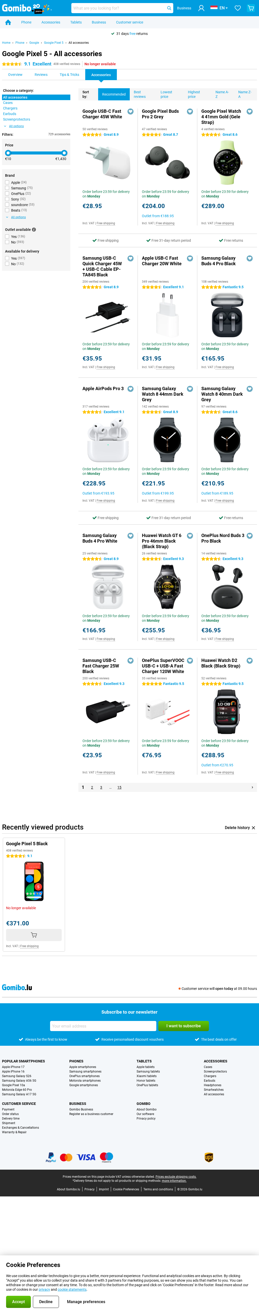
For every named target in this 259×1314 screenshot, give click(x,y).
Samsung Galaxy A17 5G (19, 1094)
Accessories (50, 22)
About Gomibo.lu (68, 1189)
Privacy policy (146, 1118)
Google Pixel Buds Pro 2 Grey (160, 113)
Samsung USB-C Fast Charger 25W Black (100, 666)
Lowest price (166, 94)
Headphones (212, 1085)
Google (34, 42)
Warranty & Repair (14, 1132)
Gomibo (143, 1104)
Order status (10, 1114)
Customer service (129, 22)
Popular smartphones (23, 1061)
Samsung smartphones (85, 1071)
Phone (26, 22)
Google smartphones (83, 1085)
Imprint (104, 1189)
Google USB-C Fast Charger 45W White (102, 113)
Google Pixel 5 (53, 42)
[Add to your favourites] (130, 111)
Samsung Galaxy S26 (16, 1076)
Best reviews (140, 94)
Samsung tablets (148, 1071)
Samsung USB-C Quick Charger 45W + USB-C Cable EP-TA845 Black (102, 266)
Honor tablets (146, 1080)
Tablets (76, 22)
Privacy (89, 1189)
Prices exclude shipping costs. (176, 1176)
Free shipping (106, 223)
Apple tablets (146, 1067)
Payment (8, 1109)
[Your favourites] (238, 8)
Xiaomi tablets (147, 1076)
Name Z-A (244, 94)
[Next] (252, 787)
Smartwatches (214, 1090)
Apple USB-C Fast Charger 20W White (162, 260)
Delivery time (10, 1118)
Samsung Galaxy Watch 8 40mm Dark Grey (222, 394)
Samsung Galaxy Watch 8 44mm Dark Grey (162, 394)
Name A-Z (222, 94)
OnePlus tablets (147, 1085)
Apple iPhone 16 (13, 1071)
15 (119, 787)
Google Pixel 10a (13, 1085)
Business (99, 22)
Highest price (194, 94)
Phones (76, 1061)
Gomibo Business (81, 1109)
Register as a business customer (91, 1114)
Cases (208, 1067)
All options (16, 126)
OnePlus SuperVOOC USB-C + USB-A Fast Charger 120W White (163, 666)
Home (6, 42)
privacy (44, 1289)
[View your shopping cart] (251, 8)
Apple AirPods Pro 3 (103, 388)
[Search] (169, 8)
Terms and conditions (158, 1189)
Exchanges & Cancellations (20, 1127)
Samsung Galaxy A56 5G (19, 1080)
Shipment (8, 1123)
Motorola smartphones (85, 1080)
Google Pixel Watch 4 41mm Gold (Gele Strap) (221, 116)
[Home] (8, 22)
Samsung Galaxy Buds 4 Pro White (99, 538)
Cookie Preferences (126, 1189)
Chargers (210, 1076)
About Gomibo (147, 1109)
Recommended (114, 94)
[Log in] (201, 8)
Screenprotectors (215, 1071)
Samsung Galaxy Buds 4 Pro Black (218, 260)
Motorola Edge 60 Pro (17, 1090)
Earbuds (209, 1080)
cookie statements (72, 1289)
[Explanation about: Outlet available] (34, 230)
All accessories (79, 42)
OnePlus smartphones (84, 1076)
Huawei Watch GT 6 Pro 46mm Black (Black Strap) (161, 541)
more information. (174, 1181)
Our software (145, 1114)
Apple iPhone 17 (13, 1067)
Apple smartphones (82, 1067)
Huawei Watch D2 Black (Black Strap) (220, 663)
